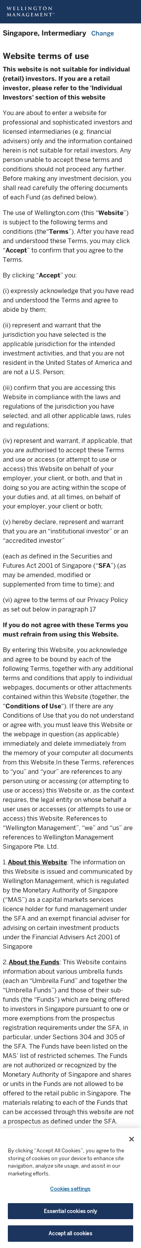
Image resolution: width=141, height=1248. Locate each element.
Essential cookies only (71, 1211)
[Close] (131, 1139)
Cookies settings (70, 1189)
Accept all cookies (70, 1233)
